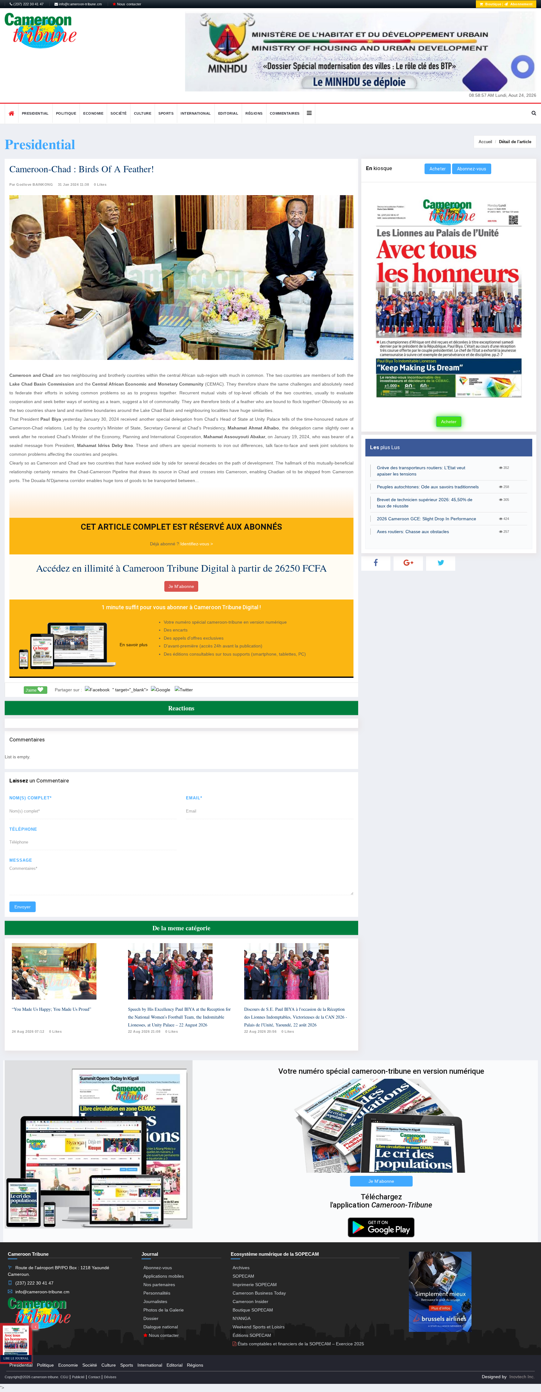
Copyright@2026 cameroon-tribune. (32, 1377)
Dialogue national (160, 1326)
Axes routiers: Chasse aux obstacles (413, 531)
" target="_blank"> (130, 689)
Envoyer (22, 906)
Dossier (150, 1318)
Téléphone (23, 829)
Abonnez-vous (471, 168)
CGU (64, 1377)
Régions (254, 113)
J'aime (32, 690)
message (20, 860)
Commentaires (285, 113)
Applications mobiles (163, 1276)
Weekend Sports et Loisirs (259, 1326)
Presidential (35, 113)
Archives (241, 1267)
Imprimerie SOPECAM (255, 1284)
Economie (93, 113)
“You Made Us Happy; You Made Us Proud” (51, 1009)
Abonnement (521, 4)
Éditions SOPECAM (252, 1335)
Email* (194, 798)
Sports (165, 113)
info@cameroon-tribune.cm (80, 4)
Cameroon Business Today (259, 1293)
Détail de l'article (515, 141)
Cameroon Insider (250, 1301)
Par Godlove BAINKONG (31, 184)
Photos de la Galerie (163, 1309)
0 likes (55, 1031)
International (196, 113)
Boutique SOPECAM (253, 1309)
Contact (94, 1377)
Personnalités (156, 1293)
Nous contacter (128, 4)
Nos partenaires (159, 1284)
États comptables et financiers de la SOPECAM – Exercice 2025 (300, 1343)
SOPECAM (243, 1276)
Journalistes (155, 1301)
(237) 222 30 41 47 (28, 4)
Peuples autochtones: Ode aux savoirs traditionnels (428, 486)
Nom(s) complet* (30, 798)
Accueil (485, 141)
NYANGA (241, 1318)
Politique (66, 113)
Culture (143, 113)
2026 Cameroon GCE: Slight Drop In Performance (426, 518)
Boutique (492, 4)
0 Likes (100, 184)
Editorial (228, 113)
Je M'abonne (181, 586)
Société (119, 113)
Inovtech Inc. (522, 1376)
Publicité (78, 1377)
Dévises (110, 1377)
